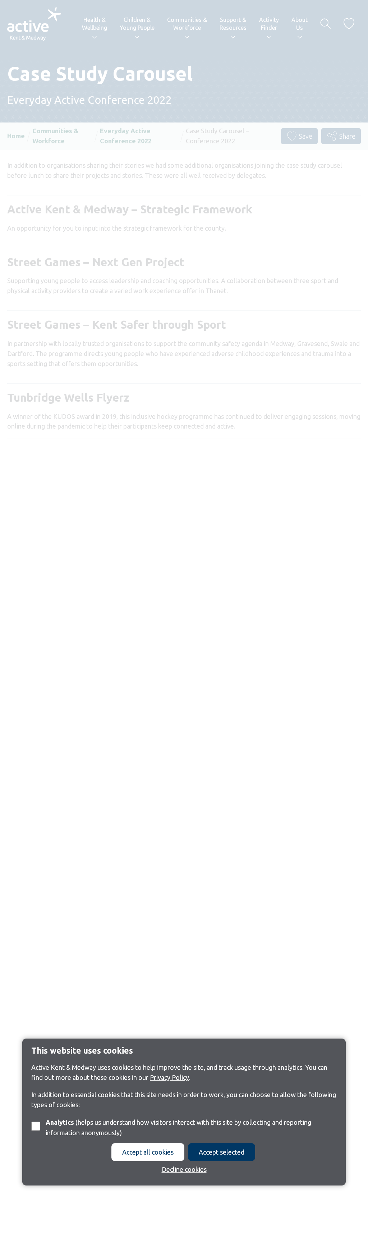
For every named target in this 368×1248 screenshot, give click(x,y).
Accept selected (221, 1152)
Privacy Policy (169, 1077)
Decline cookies (184, 1169)
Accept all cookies (148, 1152)
